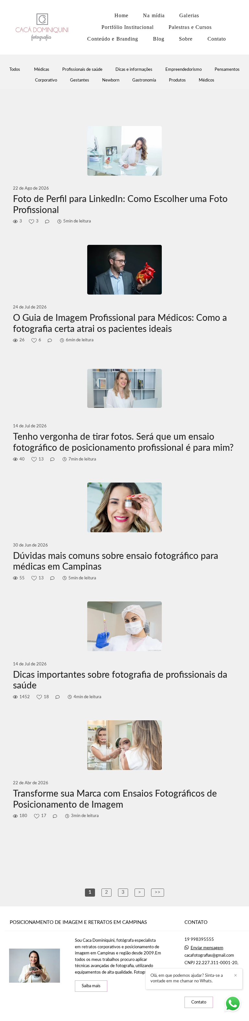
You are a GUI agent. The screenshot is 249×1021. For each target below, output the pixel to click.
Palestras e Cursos (190, 27)
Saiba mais (91, 986)
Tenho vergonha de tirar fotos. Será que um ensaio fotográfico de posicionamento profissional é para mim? (123, 442)
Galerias (189, 15)
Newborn (110, 80)
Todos (14, 70)
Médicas (41, 70)
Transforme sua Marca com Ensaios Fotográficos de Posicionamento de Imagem (115, 799)
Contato (217, 39)
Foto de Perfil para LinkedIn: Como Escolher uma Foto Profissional (120, 205)
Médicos (206, 80)
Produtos (177, 80)
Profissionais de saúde (82, 70)
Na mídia (154, 15)
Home (121, 15)
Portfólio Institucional (127, 27)
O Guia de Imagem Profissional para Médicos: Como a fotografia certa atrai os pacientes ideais (120, 323)
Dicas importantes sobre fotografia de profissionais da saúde (120, 680)
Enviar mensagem (207, 948)
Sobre (186, 39)
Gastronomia (144, 80)
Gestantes (79, 80)
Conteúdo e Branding (112, 39)
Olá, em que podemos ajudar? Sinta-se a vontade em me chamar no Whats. (186, 978)
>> (157, 892)
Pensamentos (227, 70)
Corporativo (46, 80)
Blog (158, 39)
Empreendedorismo (183, 70)
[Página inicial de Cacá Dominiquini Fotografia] (43, 27)
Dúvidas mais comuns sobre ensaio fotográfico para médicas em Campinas (115, 561)
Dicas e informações (133, 70)
